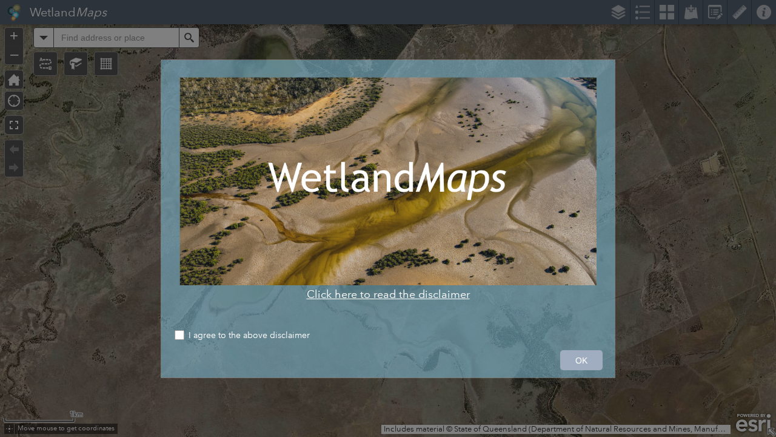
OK (581, 360)
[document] (388, 189)
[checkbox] (388, 336)
